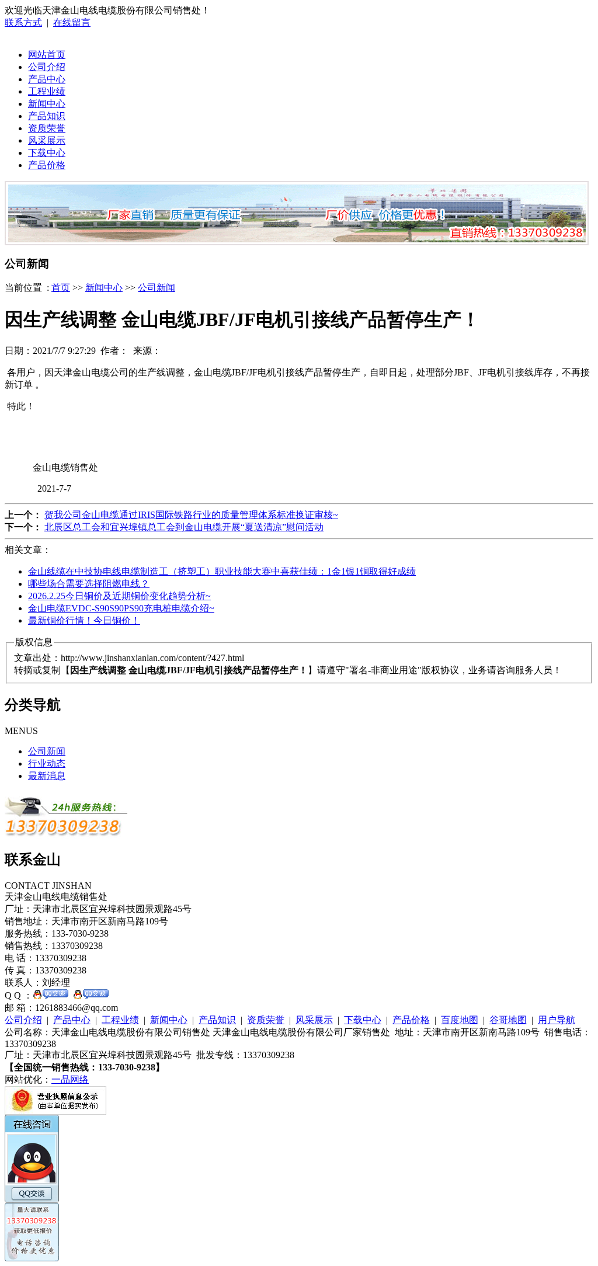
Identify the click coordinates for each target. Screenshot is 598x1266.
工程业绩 (46, 91)
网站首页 (46, 55)
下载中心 (46, 153)
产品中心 (46, 79)
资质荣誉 (46, 128)
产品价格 (46, 165)
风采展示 (46, 140)
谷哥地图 (508, 1020)
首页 (60, 288)
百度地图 (459, 1020)
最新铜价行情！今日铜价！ (84, 620)
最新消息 (46, 776)
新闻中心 (46, 104)
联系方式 (23, 22)
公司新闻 (156, 288)
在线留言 (72, 22)
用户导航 (556, 1020)
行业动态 (46, 763)
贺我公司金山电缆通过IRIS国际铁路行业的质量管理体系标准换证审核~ (191, 515)
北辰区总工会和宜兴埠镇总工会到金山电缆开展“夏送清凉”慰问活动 (184, 527)
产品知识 (46, 116)
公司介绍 (46, 67)
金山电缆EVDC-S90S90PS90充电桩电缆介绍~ (121, 608)
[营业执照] (55, 1112)
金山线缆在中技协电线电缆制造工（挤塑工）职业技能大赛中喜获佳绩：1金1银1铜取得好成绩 (222, 571)
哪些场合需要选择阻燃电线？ (89, 584)
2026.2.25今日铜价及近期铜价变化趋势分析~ (119, 596)
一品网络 (70, 1079)
